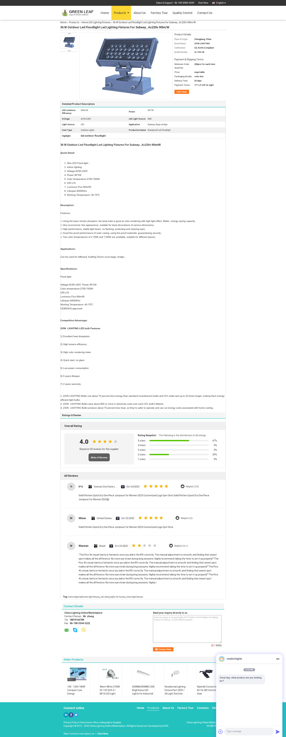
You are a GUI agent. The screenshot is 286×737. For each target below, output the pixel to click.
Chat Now (203, 2)
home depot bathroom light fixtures (84, 597)
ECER (165, 726)
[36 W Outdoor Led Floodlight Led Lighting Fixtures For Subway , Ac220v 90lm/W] (69, 42)
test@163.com (214, 725)
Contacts (203, 708)
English (220, 2)
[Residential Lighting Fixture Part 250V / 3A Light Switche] (175, 673)
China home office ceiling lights (96, 722)
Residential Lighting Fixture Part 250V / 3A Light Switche (175, 690)
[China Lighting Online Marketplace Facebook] (71, 714)
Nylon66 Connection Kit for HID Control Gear (207, 690)
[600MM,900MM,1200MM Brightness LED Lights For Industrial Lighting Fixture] (143, 673)
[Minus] (278, 659)
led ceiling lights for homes (113, 597)
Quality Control (182, 13)
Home (105, 13)
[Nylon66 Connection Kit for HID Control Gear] (207, 673)
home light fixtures (134, 597)
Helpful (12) (186, 518)
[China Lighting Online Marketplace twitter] (75, 714)
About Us (140, 13)
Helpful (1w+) (181, 546)
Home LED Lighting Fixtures (96, 22)
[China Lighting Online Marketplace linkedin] (66, 714)
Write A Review (99, 457)
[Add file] (220, 731)
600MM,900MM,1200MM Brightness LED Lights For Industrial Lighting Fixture (143, 691)
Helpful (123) (192, 486)
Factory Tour (159, 13)
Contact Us (204, 13)
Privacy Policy (71, 722)
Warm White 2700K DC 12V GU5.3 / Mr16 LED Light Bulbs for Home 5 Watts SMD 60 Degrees (110, 695)
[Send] (277, 731)
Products (120, 13)
